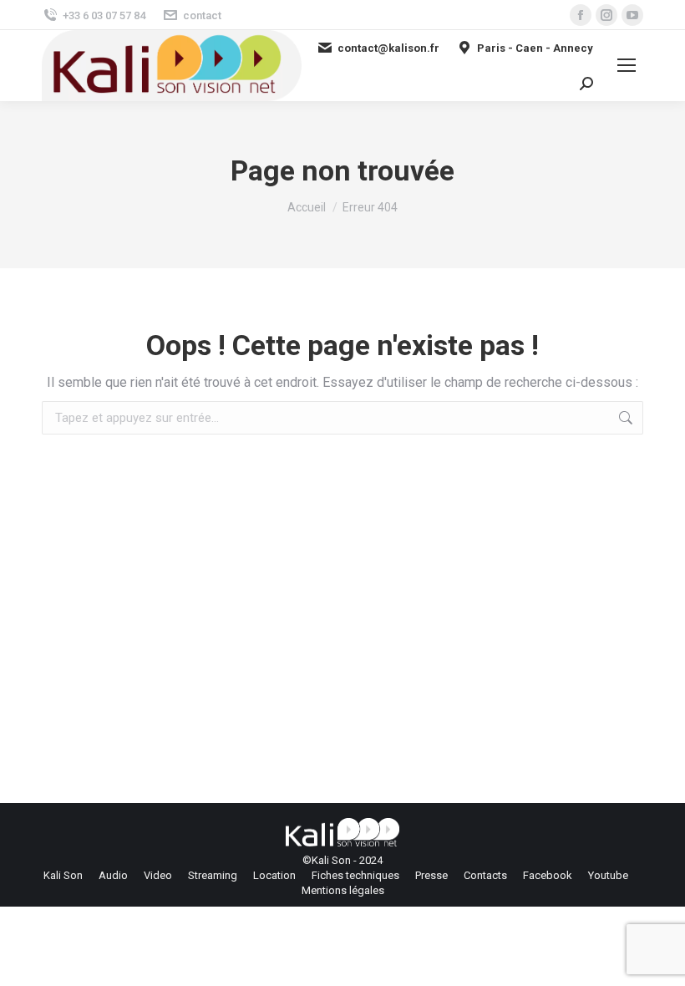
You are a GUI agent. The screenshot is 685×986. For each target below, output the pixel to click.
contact (202, 15)
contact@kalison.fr (388, 48)
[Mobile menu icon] (626, 65)
